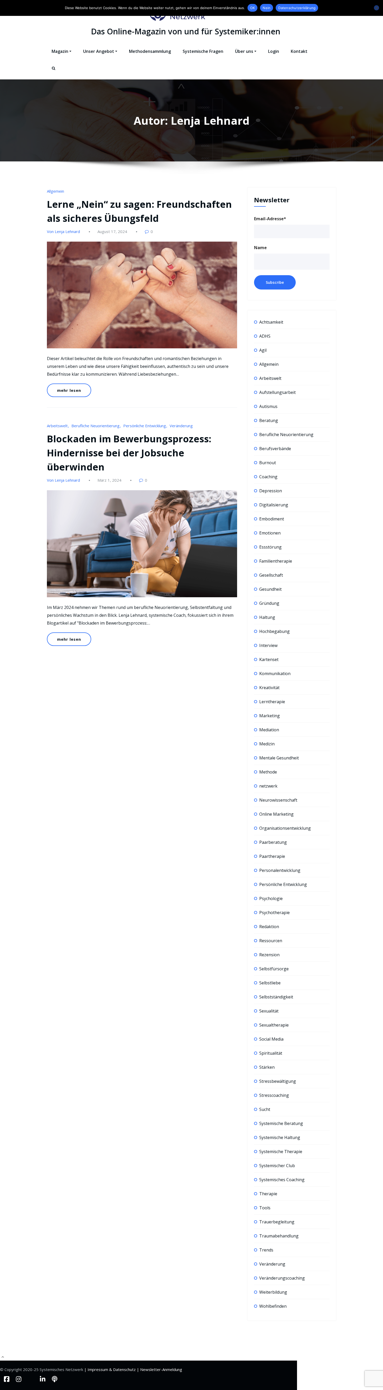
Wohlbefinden (273, 1306)
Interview (268, 645)
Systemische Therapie (280, 1151)
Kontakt (299, 51)
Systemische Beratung (281, 1123)
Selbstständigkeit (276, 997)
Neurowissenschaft (278, 800)
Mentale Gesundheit (279, 758)
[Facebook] (7, 1379)
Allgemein (55, 191)
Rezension (269, 955)
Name (260, 247)
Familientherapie (275, 561)
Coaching (268, 477)
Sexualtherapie (274, 1025)
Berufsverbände (275, 448)
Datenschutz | (126, 1369)
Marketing (269, 716)
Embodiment (271, 519)
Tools (264, 1208)
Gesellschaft (271, 575)
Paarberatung (273, 842)
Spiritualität (270, 1053)
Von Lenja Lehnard (63, 231)
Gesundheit (270, 589)
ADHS (264, 336)
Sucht (264, 1109)
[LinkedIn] (43, 1379)
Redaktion (269, 926)
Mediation (269, 730)
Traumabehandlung (279, 1236)
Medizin (267, 744)
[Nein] (376, 7)
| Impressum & (98, 1369)
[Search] (54, 72)
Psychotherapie (274, 912)
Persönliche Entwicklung (144, 425)
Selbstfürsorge (274, 969)
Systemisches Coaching (282, 1180)
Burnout (267, 463)
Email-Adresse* (270, 219)
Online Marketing (276, 814)
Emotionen (270, 533)
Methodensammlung (150, 51)
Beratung (268, 420)
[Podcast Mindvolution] (54, 1379)
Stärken (267, 1067)
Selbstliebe (270, 983)
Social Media (271, 1039)
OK (252, 8)
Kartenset (269, 659)
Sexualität (269, 1011)
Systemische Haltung (279, 1137)
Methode (268, 772)
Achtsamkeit (271, 322)
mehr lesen (69, 390)
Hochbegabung (274, 631)
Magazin (60, 51)
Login (273, 51)
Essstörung (270, 547)
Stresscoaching (274, 1095)
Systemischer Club (277, 1165)
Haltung (267, 617)
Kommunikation (275, 673)
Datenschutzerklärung (297, 8)
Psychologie (271, 898)
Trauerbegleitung (276, 1222)
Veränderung (181, 425)
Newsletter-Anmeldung (161, 1369)
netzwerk (268, 786)
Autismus (268, 406)
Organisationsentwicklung (285, 828)
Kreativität (269, 687)
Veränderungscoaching (282, 1278)
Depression (270, 491)
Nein (266, 8)
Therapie (268, 1194)
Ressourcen (270, 941)
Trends (266, 1250)
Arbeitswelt (57, 425)
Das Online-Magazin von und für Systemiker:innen (185, 31)
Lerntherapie (272, 702)
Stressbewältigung (277, 1081)
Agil (263, 350)
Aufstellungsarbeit (277, 392)
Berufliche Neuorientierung (95, 425)
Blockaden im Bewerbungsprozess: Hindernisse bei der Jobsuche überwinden (129, 452)
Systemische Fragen (203, 51)
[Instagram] (19, 1379)
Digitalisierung (273, 505)
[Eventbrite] (31, 1379)
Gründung (269, 603)
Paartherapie (272, 856)
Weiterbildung (273, 1292)
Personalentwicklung (279, 870)
